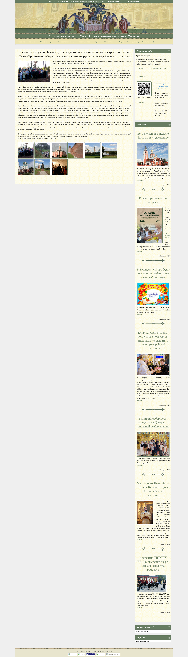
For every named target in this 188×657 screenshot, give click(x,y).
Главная (21, 42)
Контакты (145, 42)
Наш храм (32, 42)
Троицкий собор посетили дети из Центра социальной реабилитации (153, 422)
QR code (141, 68)
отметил (153, 396)
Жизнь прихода (46, 42)
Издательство (84, 42)
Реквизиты (141, 76)
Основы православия (66, 42)
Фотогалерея (109, 42)
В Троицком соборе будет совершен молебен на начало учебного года (153, 273)
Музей (97, 42)
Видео (121, 42)
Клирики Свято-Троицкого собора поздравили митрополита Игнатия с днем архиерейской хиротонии (153, 340)
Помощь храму (133, 42)
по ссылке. (140, 102)
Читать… (140, 180)
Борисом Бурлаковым (167, 234)
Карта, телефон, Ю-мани (157, 68)
